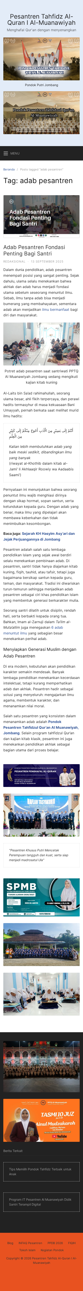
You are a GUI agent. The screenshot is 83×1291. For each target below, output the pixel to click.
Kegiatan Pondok (52, 1250)
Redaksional (14, 261)
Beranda (9, 169)
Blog (10, 1243)
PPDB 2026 (55, 1243)
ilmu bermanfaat (55, 309)
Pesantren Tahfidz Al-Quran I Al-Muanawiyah (41, 19)
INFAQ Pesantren (30, 1243)
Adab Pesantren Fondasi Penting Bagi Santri (34, 250)
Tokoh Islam (27, 1250)
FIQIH (72, 1243)
